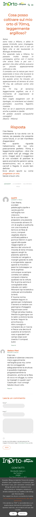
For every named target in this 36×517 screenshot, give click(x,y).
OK (13, 513)
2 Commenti (17, 184)
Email (4, 411)
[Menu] (32, 5)
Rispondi (13, 345)
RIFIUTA (22, 513)
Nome (5, 403)
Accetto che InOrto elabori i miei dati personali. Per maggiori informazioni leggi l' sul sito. (18, 442)
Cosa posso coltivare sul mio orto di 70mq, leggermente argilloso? (18, 24)
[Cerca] (28, 5)
